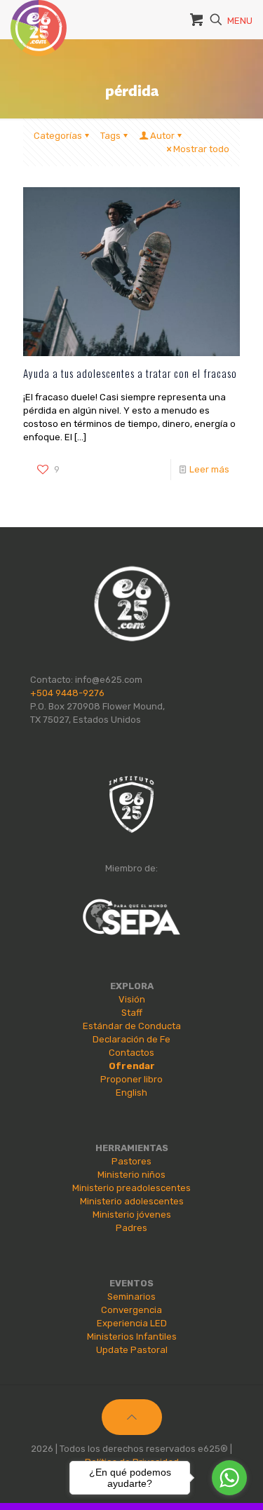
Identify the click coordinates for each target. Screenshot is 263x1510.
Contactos (131, 1052)
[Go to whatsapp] (229, 1477)
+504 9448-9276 (67, 693)
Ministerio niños (131, 1174)
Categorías (58, 135)
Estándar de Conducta (132, 1026)
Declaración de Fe (131, 1039)
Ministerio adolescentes (132, 1201)
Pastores (131, 1161)
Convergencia (131, 1310)
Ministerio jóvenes (132, 1214)
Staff (131, 1012)
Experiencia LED (132, 1323)
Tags (110, 135)
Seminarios (131, 1296)
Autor (162, 135)
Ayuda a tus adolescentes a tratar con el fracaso (130, 373)
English (131, 1092)
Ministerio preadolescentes (131, 1188)
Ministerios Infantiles (132, 1336)
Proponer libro (131, 1079)
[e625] (39, 17)
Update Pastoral (132, 1350)
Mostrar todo (201, 149)
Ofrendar (132, 1066)
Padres (131, 1228)
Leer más (209, 469)
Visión (132, 999)
